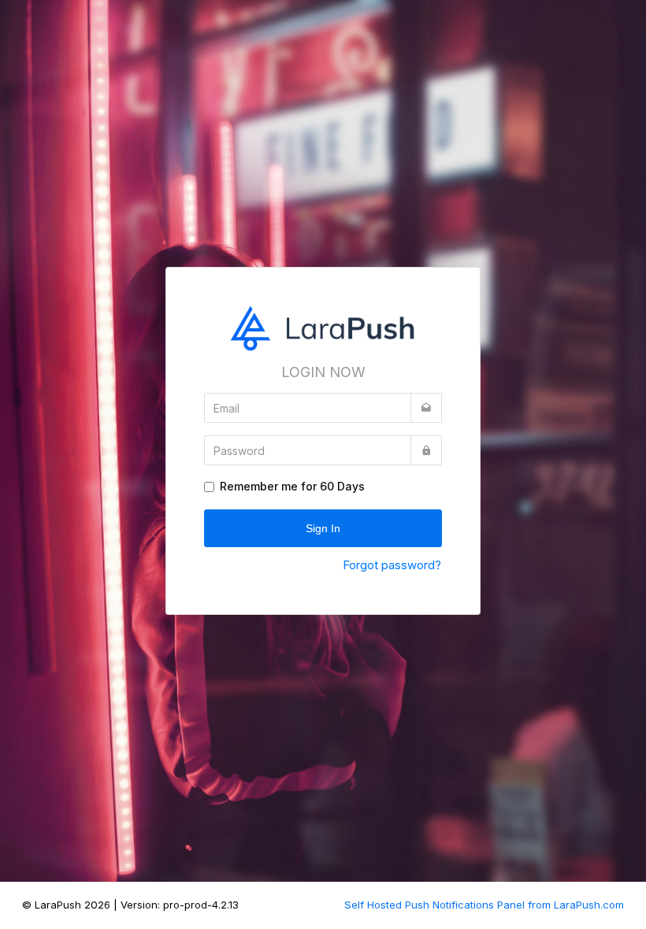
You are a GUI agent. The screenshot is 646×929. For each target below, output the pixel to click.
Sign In (323, 528)
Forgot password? (392, 564)
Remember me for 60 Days (292, 486)
